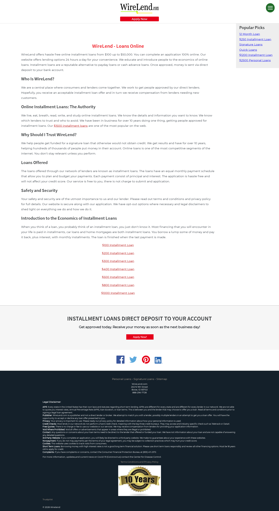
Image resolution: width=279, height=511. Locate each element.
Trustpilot (48, 499)
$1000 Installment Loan (118, 293)
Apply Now (139, 19)
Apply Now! (140, 336)
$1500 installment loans (71, 125)
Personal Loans (121, 379)
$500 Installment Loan (118, 277)
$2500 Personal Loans (255, 60)
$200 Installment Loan (118, 253)
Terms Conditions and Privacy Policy (139, 462)
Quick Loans (248, 49)
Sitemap (161, 379)
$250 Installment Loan (255, 39)
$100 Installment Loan (118, 245)
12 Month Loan (249, 34)
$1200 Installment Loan (256, 55)
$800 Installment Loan (118, 285)
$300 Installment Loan (118, 261)
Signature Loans (251, 44)
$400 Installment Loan (118, 269)
